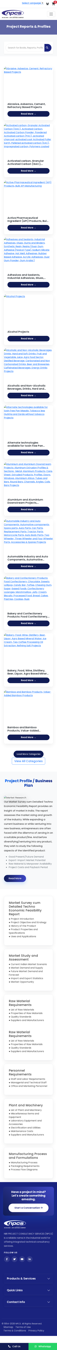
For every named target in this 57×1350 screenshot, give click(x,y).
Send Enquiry (28, 720)
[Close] (52, 623)
